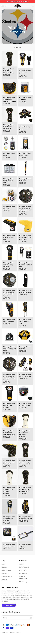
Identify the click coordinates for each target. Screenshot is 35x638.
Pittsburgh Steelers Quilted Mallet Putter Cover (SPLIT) (9, 432)
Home (3, 564)
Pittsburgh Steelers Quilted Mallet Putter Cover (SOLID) (9, 99)
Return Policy (23, 573)
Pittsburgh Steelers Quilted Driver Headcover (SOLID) (9, 126)
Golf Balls (4, 580)
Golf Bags (4, 567)
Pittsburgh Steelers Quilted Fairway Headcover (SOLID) (25, 462)
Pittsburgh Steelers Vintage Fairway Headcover (9, 264)
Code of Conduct (24, 567)
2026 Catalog (23, 582)
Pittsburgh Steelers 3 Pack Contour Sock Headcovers (25, 128)
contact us (5, 601)
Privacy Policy (23, 570)
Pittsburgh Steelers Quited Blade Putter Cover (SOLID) (9, 462)
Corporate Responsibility (23, 577)
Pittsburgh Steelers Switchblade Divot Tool (25, 321)
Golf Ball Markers (7, 576)
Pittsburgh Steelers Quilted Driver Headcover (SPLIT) (9, 71)
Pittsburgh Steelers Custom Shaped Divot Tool (9, 518)
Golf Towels (5, 573)
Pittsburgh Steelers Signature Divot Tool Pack (25, 264)
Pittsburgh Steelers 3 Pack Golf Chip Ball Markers (9, 348)
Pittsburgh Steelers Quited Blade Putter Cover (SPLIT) (25, 237)
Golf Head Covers (6, 570)
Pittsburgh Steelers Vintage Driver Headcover (9, 405)
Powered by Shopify (16, 632)
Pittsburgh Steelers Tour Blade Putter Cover (9, 237)
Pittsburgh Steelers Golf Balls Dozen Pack (9, 180)
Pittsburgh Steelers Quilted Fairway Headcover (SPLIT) (25, 489)
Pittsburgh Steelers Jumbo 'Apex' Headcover (25, 72)
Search (21, 564)
